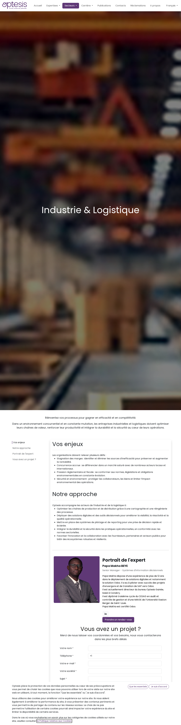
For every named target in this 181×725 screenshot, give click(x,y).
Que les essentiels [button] (138, 686)
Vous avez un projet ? (24, 459)
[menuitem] (38, 5)
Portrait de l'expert (23, 453)
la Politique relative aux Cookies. (54, 721)
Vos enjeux (19, 442)
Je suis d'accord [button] (159, 686)
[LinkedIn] (105, 614)
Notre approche (21, 448)
